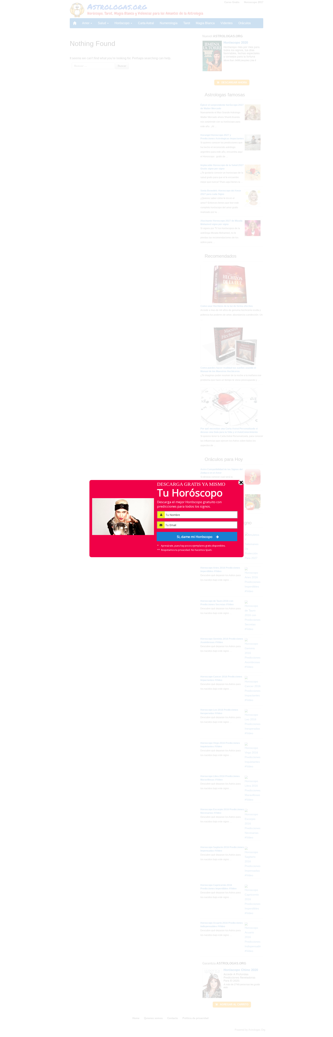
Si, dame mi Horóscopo (195, 536)
